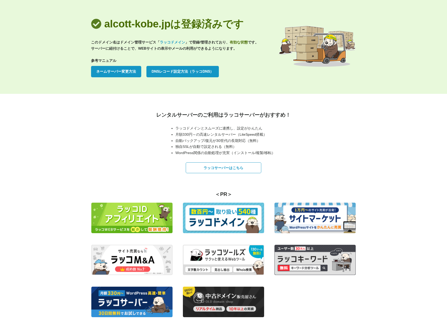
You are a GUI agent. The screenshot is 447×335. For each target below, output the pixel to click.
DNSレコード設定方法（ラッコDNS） (183, 71)
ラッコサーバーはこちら (223, 168)
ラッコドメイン (172, 42)
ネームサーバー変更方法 (116, 71)
